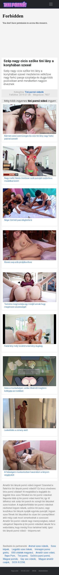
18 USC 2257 (25, 571)
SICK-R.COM (18, 562)
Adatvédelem (43, 571)
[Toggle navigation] (51, 4)
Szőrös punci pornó (40, 555)
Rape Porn (10, 555)
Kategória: (19, 92)
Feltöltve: (13, 94)
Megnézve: (38, 94)
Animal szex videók (38, 546)
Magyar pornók (10, 559)
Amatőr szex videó (45, 552)
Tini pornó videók (34, 92)
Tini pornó (23, 555)
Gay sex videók (28, 559)
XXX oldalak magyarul (22, 552)
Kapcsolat (14, 571)
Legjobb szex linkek (22, 549)
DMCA (34, 571)
